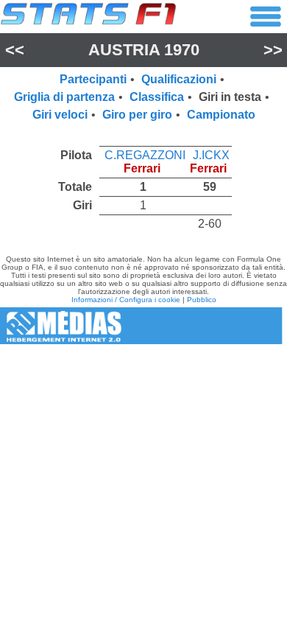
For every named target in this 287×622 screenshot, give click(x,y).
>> (273, 50)
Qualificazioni (178, 79)
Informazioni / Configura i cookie (125, 300)
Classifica (157, 97)
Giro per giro (137, 114)
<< (14, 50)
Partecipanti (93, 79)
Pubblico (201, 300)
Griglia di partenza (64, 97)
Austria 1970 (143, 50)
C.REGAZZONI (144, 155)
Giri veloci (60, 114)
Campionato (221, 114)
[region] (143, 185)
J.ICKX (211, 155)
